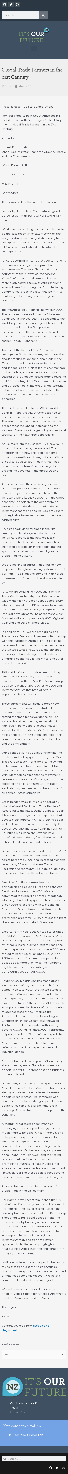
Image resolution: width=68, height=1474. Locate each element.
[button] (34, 48)
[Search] (43, 15)
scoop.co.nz (41, 1325)
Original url (9, 1330)
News (14, 1407)
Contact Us (17, 1412)
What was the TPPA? (24, 1403)
